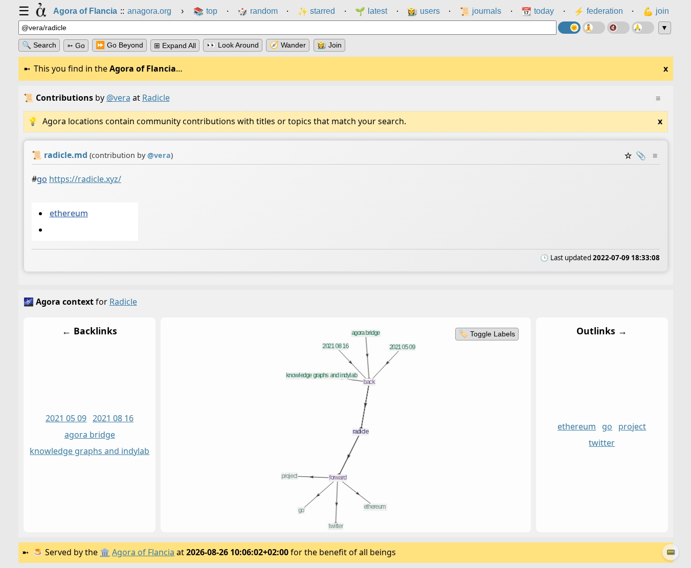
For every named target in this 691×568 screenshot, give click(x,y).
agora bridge (89, 435)
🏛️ (105, 552)
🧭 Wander (288, 45)
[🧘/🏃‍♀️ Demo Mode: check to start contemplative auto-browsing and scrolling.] (594, 27)
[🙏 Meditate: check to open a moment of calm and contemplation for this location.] (643, 27)
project (632, 427)
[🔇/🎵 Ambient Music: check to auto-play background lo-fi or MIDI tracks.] (618, 27)
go (42, 179)
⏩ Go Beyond (119, 45)
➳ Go (76, 45)
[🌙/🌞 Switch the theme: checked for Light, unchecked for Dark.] (569, 27)
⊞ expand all (175, 45)
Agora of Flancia (143, 552)
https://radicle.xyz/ (85, 179)
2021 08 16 (113, 418)
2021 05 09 (66, 418)
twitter (602, 443)
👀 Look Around (233, 45)
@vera (118, 97)
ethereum (68, 213)
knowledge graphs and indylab (89, 451)
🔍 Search (39, 45)
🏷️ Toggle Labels (486, 334)
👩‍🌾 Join (329, 45)
